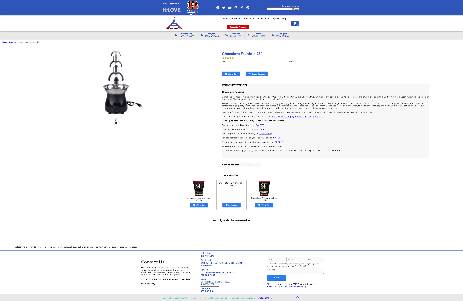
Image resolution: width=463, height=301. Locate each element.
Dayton (204, 269)
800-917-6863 (207, 256)
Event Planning (230, 18)
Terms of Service (293, 286)
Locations (261, 18)
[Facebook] (218, 8)
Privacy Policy (148, 284)
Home (4, 42)
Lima (203, 279)
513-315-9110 (207, 265)
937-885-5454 (208, 275)
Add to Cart (232, 74)
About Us (247, 18)
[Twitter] (224, 8)
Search (296, 9)
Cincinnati (206, 260)
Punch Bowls (277, 116)
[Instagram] (236, 8)
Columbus (206, 253)
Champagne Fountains (295, 116)
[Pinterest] (248, 8)
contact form (147, 274)
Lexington (205, 288)
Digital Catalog (279, 18)
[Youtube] (230, 8)
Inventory (13, 42)
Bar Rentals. (315, 116)
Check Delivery (258, 74)
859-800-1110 (207, 291)
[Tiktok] (242, 8)
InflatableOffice (264, 298)
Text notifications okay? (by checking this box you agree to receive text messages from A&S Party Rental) (293, 265)
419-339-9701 (207, 284)
